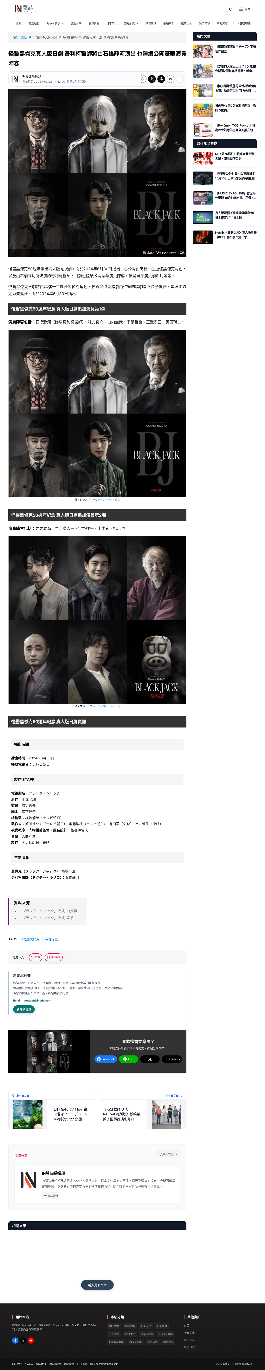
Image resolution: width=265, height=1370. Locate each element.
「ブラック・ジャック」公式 (169, 252)
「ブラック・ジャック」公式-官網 (46, 918)
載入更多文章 (97, 1285)
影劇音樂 (26, 37)
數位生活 (130, 1333)
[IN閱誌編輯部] (15, 79)
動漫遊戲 (114, 1325)
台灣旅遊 (114, 1333)
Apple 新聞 (135, 1342)
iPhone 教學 (166, 1333)
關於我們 (17, 1363)
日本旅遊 (162, 1325)
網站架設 (168, 1342)
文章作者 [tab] (21, 1155)
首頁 (15, 37)
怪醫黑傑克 (18, 286)
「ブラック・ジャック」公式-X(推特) (49, 911)
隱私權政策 (55, 1363)
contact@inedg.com (37, 1000)
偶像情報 (130, 1325)
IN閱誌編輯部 (31, 76)
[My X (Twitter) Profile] (23, 1340)
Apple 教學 (147, 1333)
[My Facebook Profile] (15, 1340)
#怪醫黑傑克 (30, 939)
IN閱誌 (226, 1363)
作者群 (29, 1363)
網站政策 (69, 1363)
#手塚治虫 (50, 939)
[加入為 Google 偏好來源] (142, 79)
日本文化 (146, 1325)
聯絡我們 (53, 1195)
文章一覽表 (167, 1154)
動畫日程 (189, 1346)
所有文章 (189, 1332)
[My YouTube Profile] (31, 1340)
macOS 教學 (116, 1342)
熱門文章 (189, 1339)
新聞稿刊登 (24, 1009)
